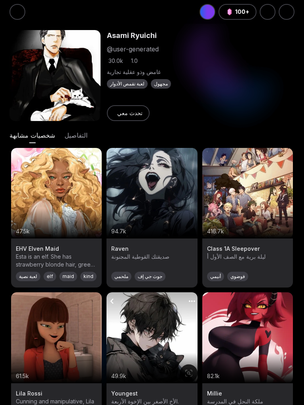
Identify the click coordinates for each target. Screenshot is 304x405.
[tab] (32, 135)
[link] (128, 113)
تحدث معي (129, 113)
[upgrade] (207, 12)
